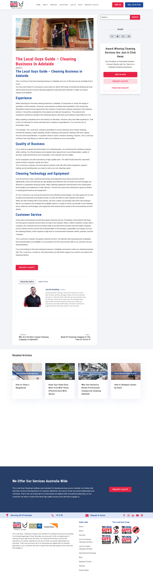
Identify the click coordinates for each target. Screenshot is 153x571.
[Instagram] (25, 312)
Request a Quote (27, 267)
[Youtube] (28, 312)
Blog (80, 5)
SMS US (118, 5)
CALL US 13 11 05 (134, 5)
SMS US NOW (120, 74)
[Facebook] (22, 312)
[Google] (34, 312)
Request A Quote (91, 5)
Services (53, 5)
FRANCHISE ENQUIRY (120, 88)
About (45, 5)
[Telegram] (128, 36)
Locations (64, 5)
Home (38, 5)
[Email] (117, 36)
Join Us (73, 5)
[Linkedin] (31, 312)
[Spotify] (37, 312)
